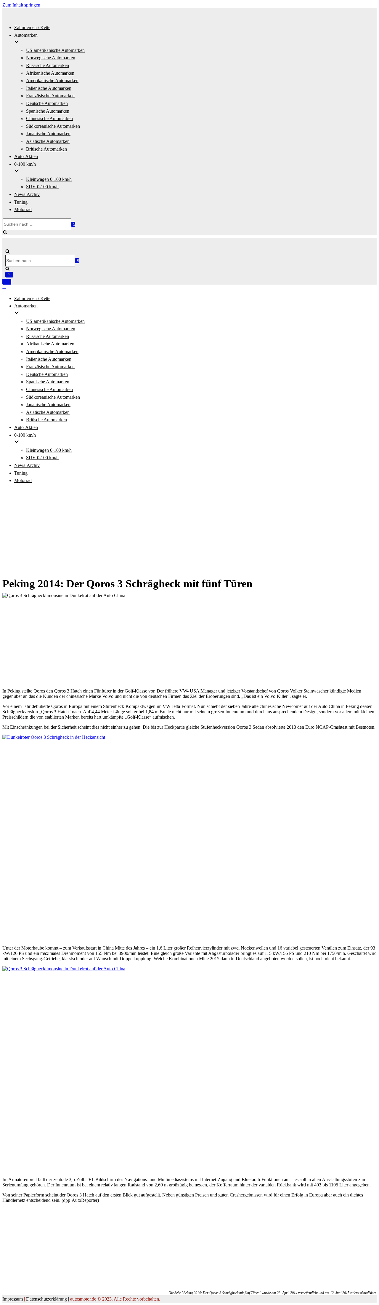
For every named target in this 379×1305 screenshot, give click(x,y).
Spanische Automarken (47, 111)
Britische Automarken (46, 148)
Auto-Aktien (26, 156)
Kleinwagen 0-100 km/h (49, 179)
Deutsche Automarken (47, 103)
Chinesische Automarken (49, 118)
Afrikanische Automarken (50, 73)
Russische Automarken (47, 65)
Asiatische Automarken (48, 141)
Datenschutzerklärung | (47, 1298)
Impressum (12, 1298)
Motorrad (23, 209)
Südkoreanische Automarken (53, 126)
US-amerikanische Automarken (55, 50)
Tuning (21, 202)
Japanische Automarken (48, 133)
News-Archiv (27, 194)
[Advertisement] (189, 530)
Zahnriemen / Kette (32, 27)
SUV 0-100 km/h (42, 186)
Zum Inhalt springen (21, 4)
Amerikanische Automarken (52, 80)
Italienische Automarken (48, 88)
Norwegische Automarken (50, 57)
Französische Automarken (50, 95)
